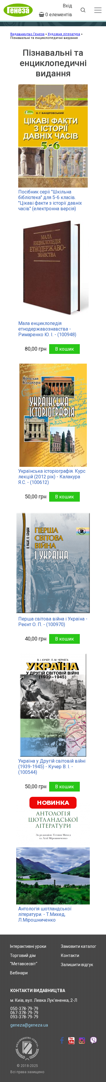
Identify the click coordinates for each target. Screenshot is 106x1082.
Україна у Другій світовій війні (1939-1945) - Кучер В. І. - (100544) (51, 766)
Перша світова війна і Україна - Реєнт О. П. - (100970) (52, 621)
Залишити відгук (77, 964)
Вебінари (19, 973)
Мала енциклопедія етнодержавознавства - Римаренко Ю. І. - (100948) (47, 329)
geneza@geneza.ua (29, 1025)
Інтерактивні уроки (28, 946)
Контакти (70, 955)
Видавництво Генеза (27, 34)
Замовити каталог (78, 946)
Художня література (64, 34)
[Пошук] (83, 11)
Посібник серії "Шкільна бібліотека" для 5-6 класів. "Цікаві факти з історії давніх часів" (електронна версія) (50, 200)
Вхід (67, 6)
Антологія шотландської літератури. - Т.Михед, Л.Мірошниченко (45, 914)
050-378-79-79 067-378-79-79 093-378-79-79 (24, 1012)
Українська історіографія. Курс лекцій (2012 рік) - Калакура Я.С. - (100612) (51, 476)
